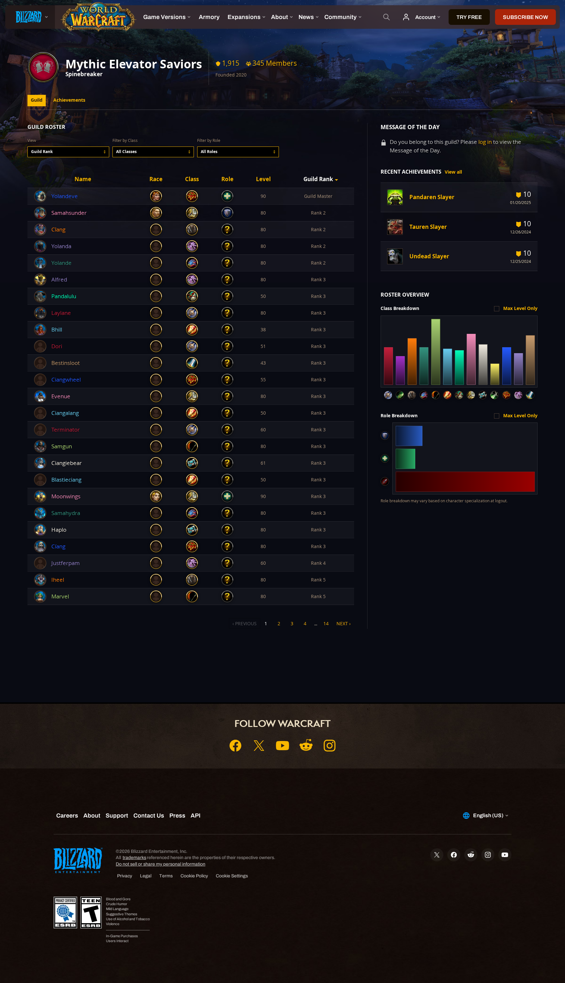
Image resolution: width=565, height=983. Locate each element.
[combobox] (68, 152)
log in (485, 142)
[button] (68, 152)
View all (453, 172)
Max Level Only (520, 308)
